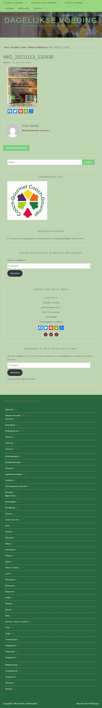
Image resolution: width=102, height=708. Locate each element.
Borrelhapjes (10, 502)
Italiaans (8, 556)
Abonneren (15, 273)
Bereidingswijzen (12, 456)
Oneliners (9, 480)
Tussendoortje (11, 639)
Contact (38, 8)
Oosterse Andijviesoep (16, 148)
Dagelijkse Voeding (51, 20)
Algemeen (9, 409)
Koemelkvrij (10, 425)
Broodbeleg (10, 508)
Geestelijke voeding (44, 3)
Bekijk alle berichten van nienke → (37, 130)
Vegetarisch (10, 651)
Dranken (8, 532)
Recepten (9, 492)
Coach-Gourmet (74, 3)
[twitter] (51, 334)
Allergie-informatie (12, 415)
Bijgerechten (10, 496)
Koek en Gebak (11, 568)
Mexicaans (9, 586)
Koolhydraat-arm (12, 431)
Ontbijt (8, 598)
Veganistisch (10, 645)
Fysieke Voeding (13, 3)
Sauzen (8, 609)
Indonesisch (10, 550)
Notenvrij (9, 437)
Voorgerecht (10, 657)
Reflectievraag (11, 665)
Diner (7, 526)
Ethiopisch (9, 468)
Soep (7, 615)
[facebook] (45, 334)
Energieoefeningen (13, 462)
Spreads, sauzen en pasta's (17, 621)
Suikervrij (9, 443)
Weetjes (8, 689)
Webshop (23, 8)
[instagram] (56, 334)
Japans (8, 562)
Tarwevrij (9, 449)
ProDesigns (94, 703)
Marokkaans (10, 580)
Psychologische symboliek (16, 486)
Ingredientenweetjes (13, 474)
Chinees (8, 514)
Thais (7, 627)
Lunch (7, 574)
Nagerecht (9, 592)
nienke (6, 63)
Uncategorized (11, 671)
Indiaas (8, 544)
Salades (8, 603)
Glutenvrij (9, 419)
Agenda (9, 8)
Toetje (7, 633)
